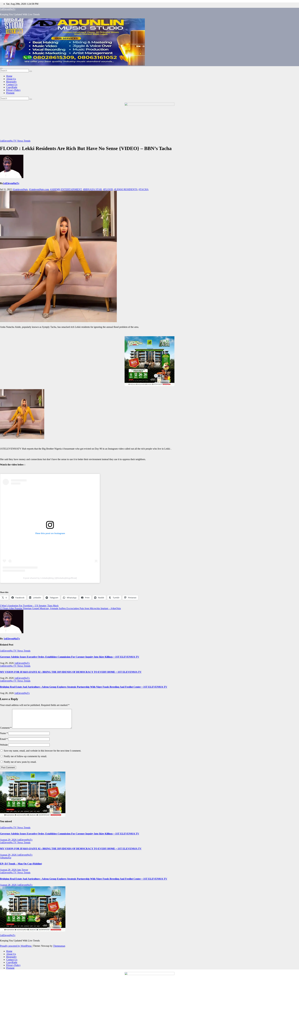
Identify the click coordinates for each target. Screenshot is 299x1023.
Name (4, 733)
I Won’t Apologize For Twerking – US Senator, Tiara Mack (29, 605)
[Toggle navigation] (1, 68)
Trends (27, 140)
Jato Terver (22, 869)
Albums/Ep (5, 857)
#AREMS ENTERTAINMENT (66, 189)
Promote (10, 93)
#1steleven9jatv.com (39, 189)
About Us (11, 79)
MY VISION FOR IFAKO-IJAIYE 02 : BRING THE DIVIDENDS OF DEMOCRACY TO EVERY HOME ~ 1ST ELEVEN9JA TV (71, 672)
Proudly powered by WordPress (16, 946)
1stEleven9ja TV (8, 140)
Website (4, 744)
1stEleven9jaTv (7, 9)
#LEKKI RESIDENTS (125, 189)
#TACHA (144, 189)
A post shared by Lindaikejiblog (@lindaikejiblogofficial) (50, 578)
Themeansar (59, 946)
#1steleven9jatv (20, 189)
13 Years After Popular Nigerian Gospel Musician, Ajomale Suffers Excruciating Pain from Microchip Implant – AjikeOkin (60, 608)
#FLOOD (108, 189)
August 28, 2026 (8, 869)
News (20, 140)
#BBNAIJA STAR (92, 189)
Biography (11, 81)
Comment (6, 727)
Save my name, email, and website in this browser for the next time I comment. (42, 750)
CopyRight (11, 87)
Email (4, 739)
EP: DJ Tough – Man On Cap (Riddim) (21, 863)
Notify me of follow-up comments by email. (25, 756)
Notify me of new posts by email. (20, 762)
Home (9, 76)
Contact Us (11, 84)
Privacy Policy (13, 90)
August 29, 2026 (8, 839)
